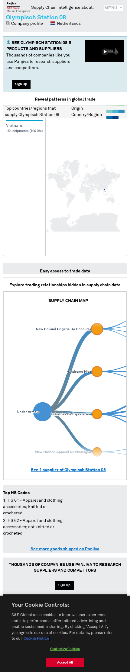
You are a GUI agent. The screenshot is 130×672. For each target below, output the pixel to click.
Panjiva (18, 7)
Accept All (65, 662)
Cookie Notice (36, 639)
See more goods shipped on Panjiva (65, 549)
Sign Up (21, 84)
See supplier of (68, 470)
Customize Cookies (65, 649)
